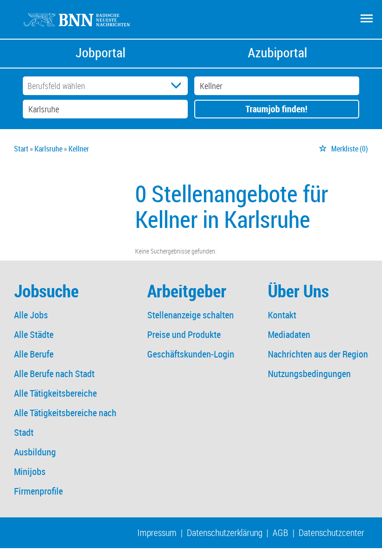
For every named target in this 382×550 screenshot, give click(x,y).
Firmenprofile (38, 491)
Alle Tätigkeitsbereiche (55, 393)
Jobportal (100, 52)
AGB (280, 532)
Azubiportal (277, 52)
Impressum (157, 532)
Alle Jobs (31, 315)
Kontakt (282, 315)
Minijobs (30, 471)
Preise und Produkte (184, 334)
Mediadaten (289, 334)
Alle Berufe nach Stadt (54, 373)
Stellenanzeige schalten (190, 315)
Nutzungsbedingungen (309, 373)
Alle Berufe (34, 354)
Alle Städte (34, 334)
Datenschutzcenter (331, 532)
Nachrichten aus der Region (318, 354)
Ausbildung (35, 452)
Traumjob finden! (276, 109)
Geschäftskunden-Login (190, 354)
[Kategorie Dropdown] (178, 85)
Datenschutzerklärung (224, 532)
